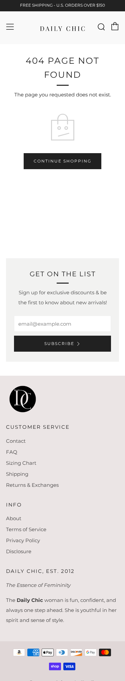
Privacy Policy (23, 540)
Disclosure (18, 551)
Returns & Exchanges (32, 485)
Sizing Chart (21, 463)
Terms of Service (26, 529)
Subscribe (59, 343)
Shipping (17, 474)
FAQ (11, 452)
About (13, 518)
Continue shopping (62, 160)
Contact (16, 441)
